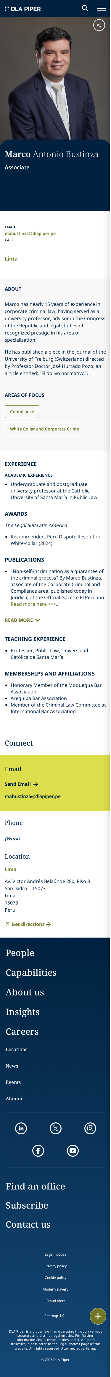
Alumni (14, 1098)
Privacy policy (55, 1265)
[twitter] (56, 1128)
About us (25, 992)
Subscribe (27, 1205)
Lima (11, 258)
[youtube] (73, 1151)
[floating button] (98, 1316)
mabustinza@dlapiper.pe (30, 233)
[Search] (85, 8)
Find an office (35, 1186)
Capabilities (31, 972)
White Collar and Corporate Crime (44, 429)
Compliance (22, 411)
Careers (22, 1031)
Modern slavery (55, 1289)
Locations (16, 1049)
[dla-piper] (23, 8)
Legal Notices (69, 1344)
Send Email (18, 784)
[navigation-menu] (101, 8)
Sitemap (51, 1315)
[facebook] (38, 1151)
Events (13, 1082)
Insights (23, 1012)
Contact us (28, 1224)
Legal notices (55, 1254)
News (12, 1065)
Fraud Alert (55, 1300)
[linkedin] (21, 1128)
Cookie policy (55, 1277)
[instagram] (90, 1128)
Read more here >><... (35, 604)
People (20, 953)
